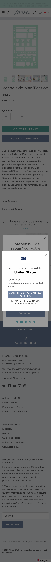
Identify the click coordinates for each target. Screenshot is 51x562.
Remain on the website (25, 302)
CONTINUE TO (25, 294)
